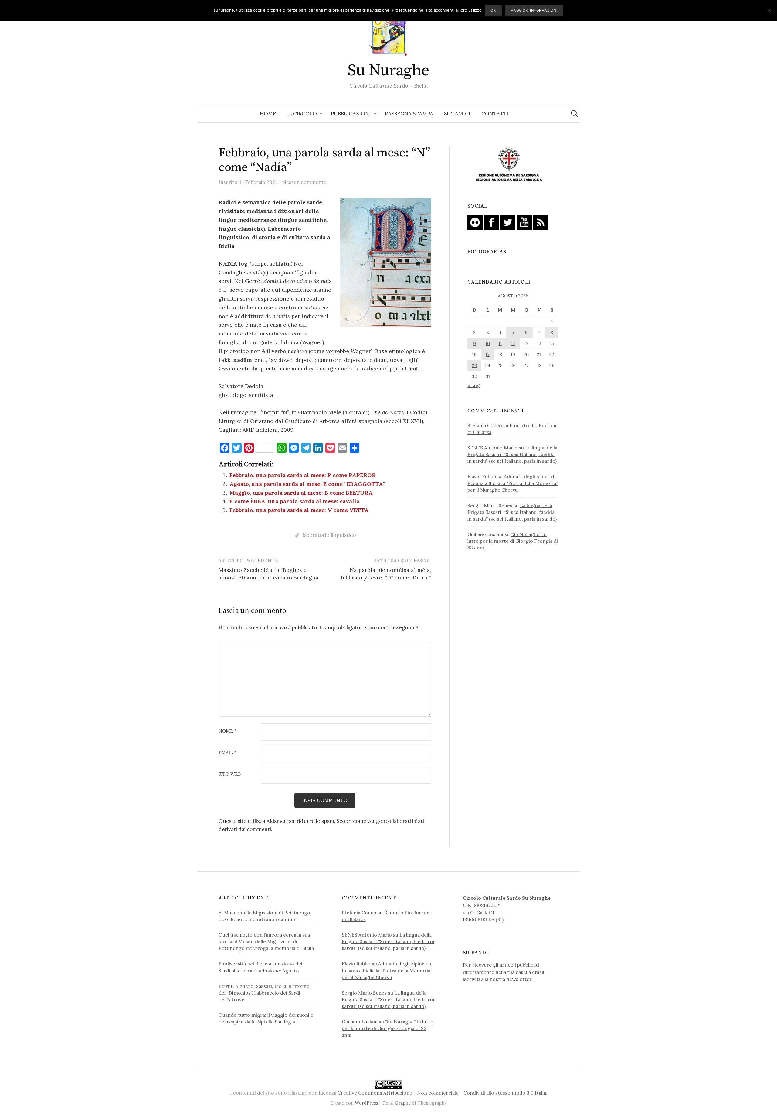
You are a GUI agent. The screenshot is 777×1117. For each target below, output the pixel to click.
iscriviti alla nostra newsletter (497, 979)
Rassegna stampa (409, 113)
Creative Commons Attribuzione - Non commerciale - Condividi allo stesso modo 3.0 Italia (442, 1093)
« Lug (473, 385)
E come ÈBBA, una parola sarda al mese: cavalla (294, 501)
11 (500, 343)
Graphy (403, 1103)
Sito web (230, 774)
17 (488, 354)
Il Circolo (302, 113)
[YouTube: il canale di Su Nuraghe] (524, 222)
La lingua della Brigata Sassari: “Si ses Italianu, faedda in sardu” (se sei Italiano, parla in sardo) (512, 454)
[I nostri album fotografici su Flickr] (475, 222)
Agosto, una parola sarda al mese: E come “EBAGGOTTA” (307, 483)
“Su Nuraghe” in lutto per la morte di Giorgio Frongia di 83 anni (512, 541)
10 (488, 343)
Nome (228, 731)
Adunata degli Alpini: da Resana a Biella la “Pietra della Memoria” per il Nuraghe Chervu (512, 483)
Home (268, 113)
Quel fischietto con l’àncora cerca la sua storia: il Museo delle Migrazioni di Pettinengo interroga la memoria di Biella (266, 941)
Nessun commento (304, 182)
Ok (493, 10)
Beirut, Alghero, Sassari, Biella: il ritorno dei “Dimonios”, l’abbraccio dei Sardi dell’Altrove (264, 992)
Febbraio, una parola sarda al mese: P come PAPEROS (302, 475)
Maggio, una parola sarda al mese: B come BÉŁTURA (301, 492)
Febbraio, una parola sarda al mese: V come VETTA (299, 510)
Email (228, 753)
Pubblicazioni (351, 113)
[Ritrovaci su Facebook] (491, 222)
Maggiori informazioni (534, 10)
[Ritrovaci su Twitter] (507, 222)
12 (513, 343)
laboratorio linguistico (329, 535)
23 (474, 365)
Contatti (494, 113)
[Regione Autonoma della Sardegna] (509, 164)
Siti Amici (457, 113)
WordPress (366, 1103)
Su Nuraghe (388, 70)
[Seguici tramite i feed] (540, 222)
